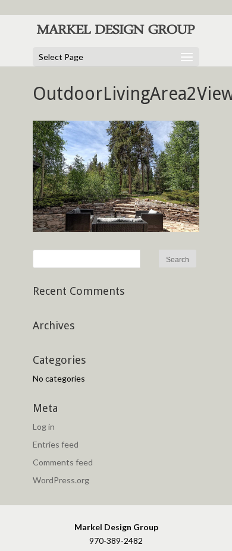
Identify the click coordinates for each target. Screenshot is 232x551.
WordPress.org (61, 480)
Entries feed (56, 444)
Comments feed (63, 462)
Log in (44, 426)
